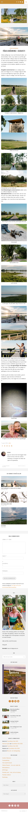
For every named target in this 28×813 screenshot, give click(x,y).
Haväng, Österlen (14, 721)
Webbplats (5, 571)
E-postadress (5, 563)
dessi (10, 443)
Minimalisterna (5, 767)
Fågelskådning (14, 48)
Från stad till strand (7, 762)
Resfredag (4, 777)
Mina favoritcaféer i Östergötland (15, 709)
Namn (4, 556)
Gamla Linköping (14, 732)
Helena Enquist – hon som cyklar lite (11, 765)
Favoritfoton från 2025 (15, 715)
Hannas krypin (5, 743)
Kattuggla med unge (6, 504)
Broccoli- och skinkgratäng (13, 750)
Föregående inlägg (5, 466)
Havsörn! (3, 525)
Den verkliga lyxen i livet (16, 726)
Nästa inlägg (21, 465)
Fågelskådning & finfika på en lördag (11, 488)
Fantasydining (5, 760)
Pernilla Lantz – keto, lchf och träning (11, 772)
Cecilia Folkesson (6, 758)
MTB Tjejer (5, 770)
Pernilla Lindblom (6, 774)
